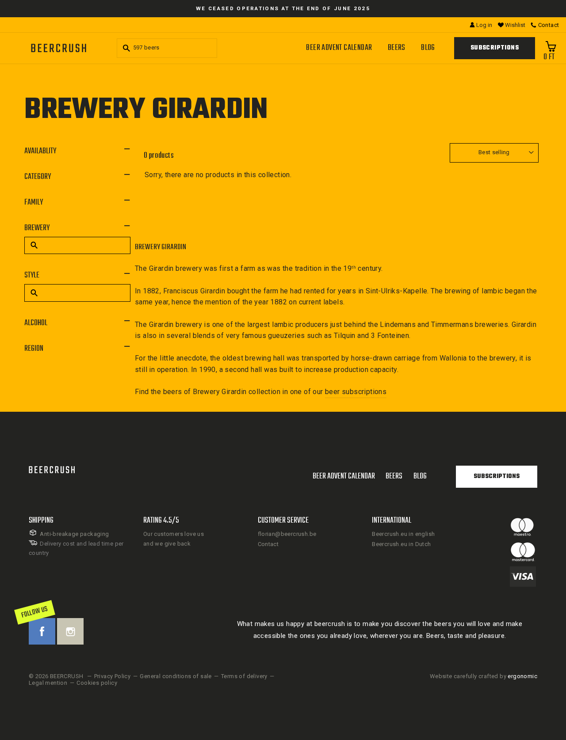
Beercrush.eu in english (403, 534)
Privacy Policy (112, 676)
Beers (396, 48)
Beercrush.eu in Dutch (401, 544)
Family (33, 202)
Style (31, 275)
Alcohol (35, 323)
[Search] (125, 48)
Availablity (40, 151)
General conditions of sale (175, 676)
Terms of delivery (244, 676)
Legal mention (48, 682)
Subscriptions (494, 48)
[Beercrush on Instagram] (70, 631)
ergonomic (522, 676)
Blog (428, 48)
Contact (268, 544)
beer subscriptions (355, 391)
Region (33, 348)
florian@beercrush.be (287, 534)
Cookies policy (96, 682)
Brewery (37, 228)
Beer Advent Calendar (339, 48)
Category (37, 177)
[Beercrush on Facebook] (42, 631)
